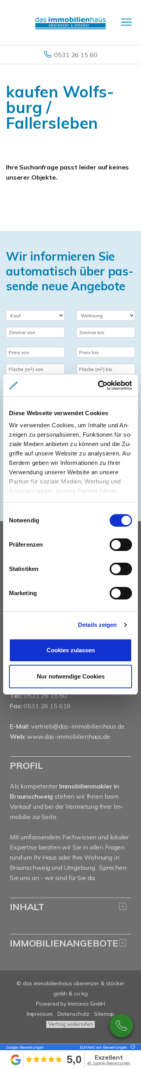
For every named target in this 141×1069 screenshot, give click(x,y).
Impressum (40, 1013)
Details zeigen (97, 624)
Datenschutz (74, 1013)
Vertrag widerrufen (70, 1024)
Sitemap (104, 1013)
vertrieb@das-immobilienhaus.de (78, 726)
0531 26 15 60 (75, 55)
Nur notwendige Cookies (71, 676)
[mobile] (126, 22)
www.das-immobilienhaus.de (68, 736)
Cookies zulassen (71, 650)
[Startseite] (70, 22)
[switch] (121, 544)
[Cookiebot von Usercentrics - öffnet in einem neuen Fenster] (99, 385)
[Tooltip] (131, 1047)
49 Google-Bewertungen (108, 1062)
